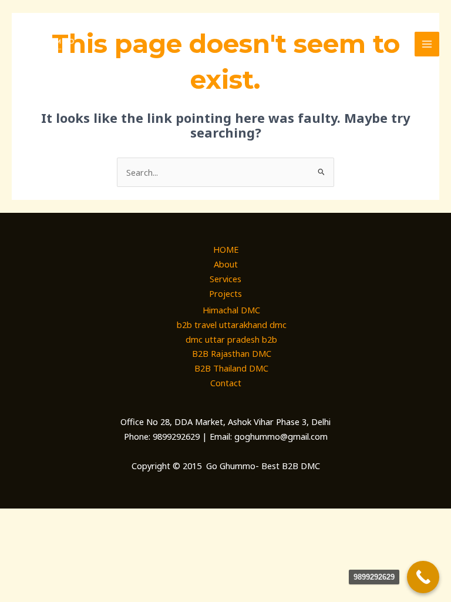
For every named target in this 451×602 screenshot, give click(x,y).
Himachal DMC (231, 310)
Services (225, 279)
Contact (225, 383)
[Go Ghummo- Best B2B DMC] (47, 44)
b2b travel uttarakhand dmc (232, 324)
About (226, 264)
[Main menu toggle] (427, 44)
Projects (225, 293)
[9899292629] (423, 577)
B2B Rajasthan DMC (231, 353)
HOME (225, 249)
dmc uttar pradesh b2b (231, 339)
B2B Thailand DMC (231, 368)
